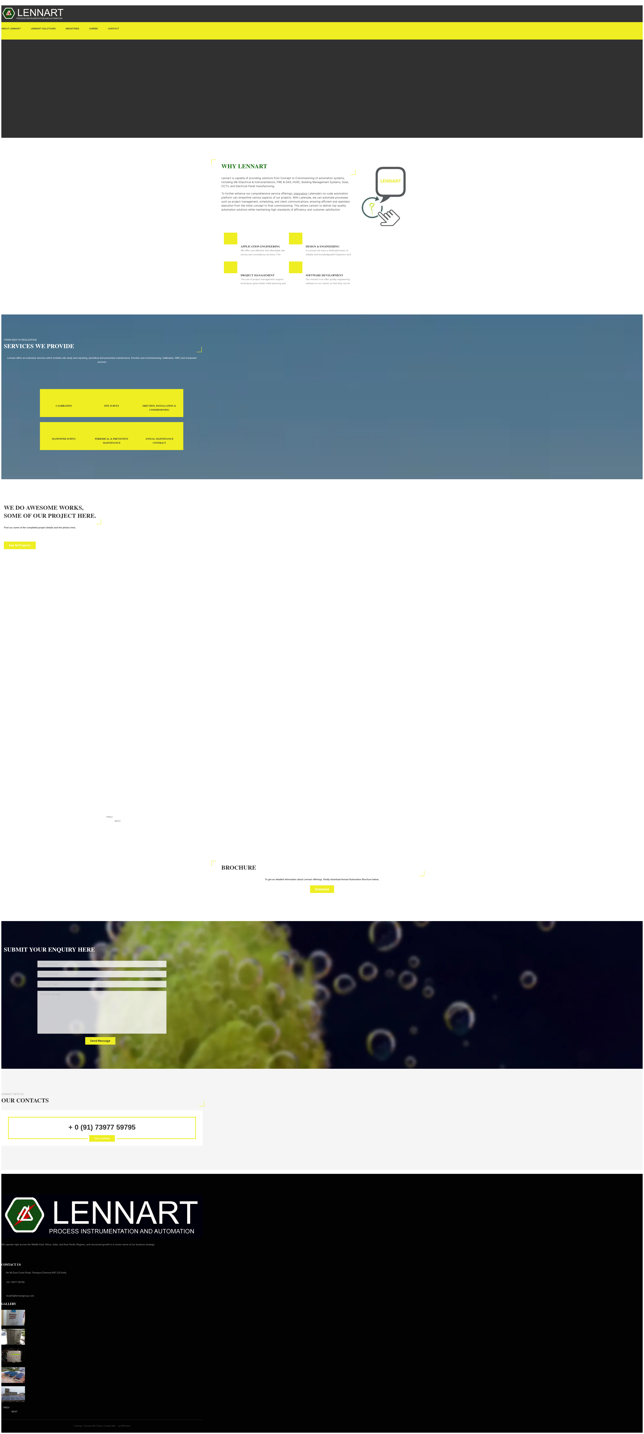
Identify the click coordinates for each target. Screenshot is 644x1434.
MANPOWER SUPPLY (64, 439)
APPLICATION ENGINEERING (260, 246)
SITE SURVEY (111, 405)
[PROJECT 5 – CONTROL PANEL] (13, 1318)
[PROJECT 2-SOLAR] (13, 1375)
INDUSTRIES (72, 28)
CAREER (93, 28)
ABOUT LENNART (11, 28)
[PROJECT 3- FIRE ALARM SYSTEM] (13, 1356)
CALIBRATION (64, 405)
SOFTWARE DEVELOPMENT (324, 275)
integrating (300, 193)
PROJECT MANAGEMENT (258, 275)
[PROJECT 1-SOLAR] (13, 1394)
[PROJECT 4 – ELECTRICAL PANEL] (13, 1337)
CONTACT (113, 28)
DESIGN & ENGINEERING (322, 246)
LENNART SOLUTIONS (43, 28)
